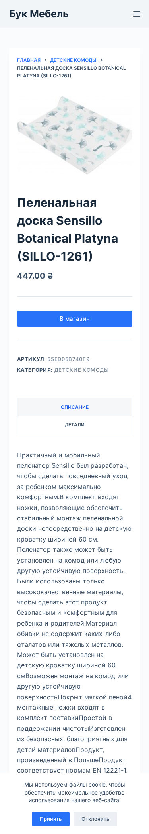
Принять (51, 819)
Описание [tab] (75, 407)
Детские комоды (81, 370)
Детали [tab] (75, 425)
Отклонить (95, 819)
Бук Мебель (39, 14)
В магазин (75, 318)
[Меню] (136, 14)
